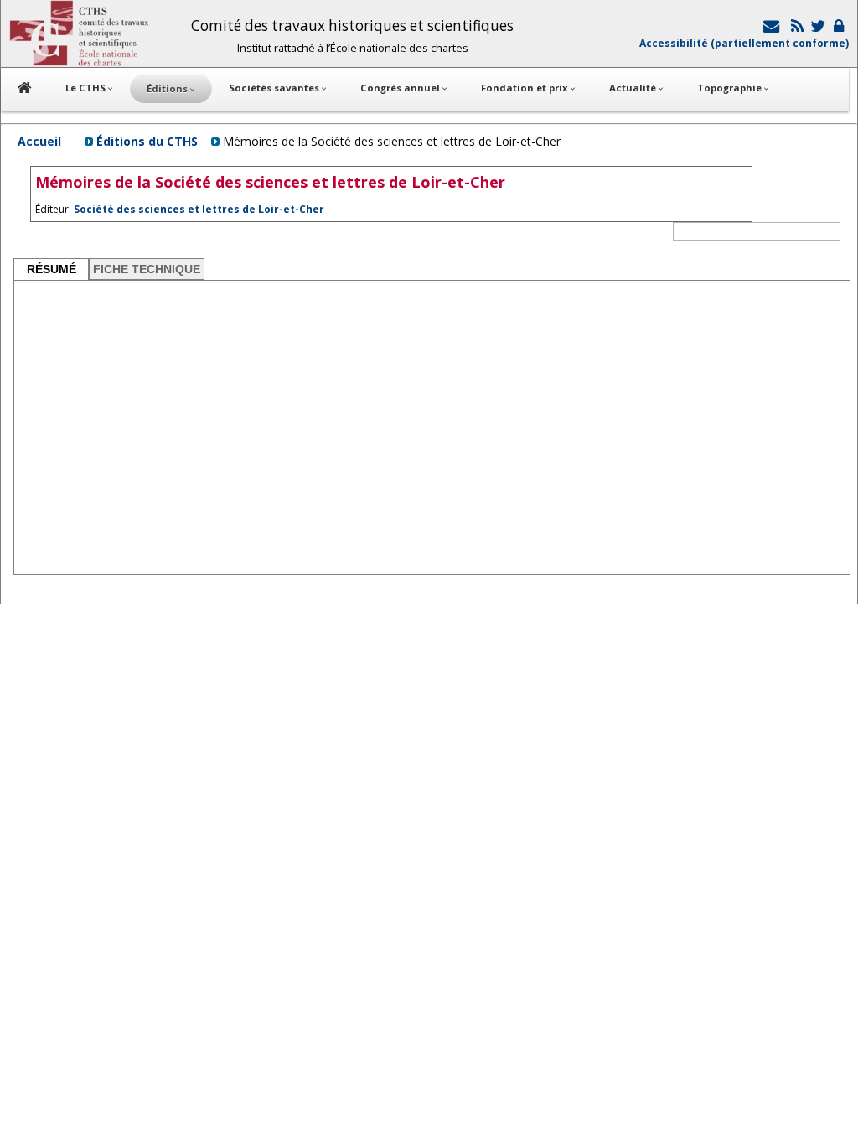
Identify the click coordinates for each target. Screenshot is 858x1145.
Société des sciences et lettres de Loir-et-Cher (199, 209)
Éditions (168, 88)
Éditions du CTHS (147, 141)
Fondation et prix (526, 87)
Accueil (39, 141)
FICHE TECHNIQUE (146, 269)
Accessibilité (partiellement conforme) (744, 43)
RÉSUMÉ (51, 269)
